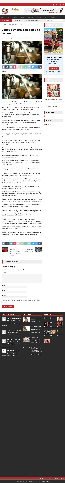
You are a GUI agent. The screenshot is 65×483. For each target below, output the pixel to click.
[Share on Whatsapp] (25, 67)
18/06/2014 (7, 38)
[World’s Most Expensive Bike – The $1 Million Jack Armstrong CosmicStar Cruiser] (26, 410)
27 (39, 342)
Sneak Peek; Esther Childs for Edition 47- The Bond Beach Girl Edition (36, 329)
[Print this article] (22, 67)
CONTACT (39, 17)
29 (39, 321)
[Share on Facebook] (3, 67)
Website (4, 295)
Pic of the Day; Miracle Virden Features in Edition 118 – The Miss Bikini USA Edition (11, 343)
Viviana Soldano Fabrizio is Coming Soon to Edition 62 (35, 339)
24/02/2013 (34, 332)
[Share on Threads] (40, 67)
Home (2, 17)
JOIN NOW (54, 68)
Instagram (55, 478)
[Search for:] (54, 20)
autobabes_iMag (16, 38)
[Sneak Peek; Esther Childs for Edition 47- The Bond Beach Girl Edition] (26, 328)
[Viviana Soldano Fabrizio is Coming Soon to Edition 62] (26, 339)
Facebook (41, 478)
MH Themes (46, 481)
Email (3, 290)
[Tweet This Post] (7, 67)
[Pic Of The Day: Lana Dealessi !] (26, 319)
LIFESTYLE (30, 17)
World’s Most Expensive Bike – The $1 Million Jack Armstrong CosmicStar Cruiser (36, 350)
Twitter (48, 478)
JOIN (46, 17)
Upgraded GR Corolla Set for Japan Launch (14, 332)
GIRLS (15, 17)
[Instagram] (60, 4)
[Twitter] (56, 4)
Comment (4, 272)
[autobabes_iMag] (4, 342)
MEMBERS (52, 17)
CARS (22, 17)
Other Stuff (26, 38)
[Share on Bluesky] (36, 67)
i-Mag (8, 17)
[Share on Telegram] (33, 67)
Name (3, 285)
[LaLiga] (4, 333)
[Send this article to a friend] (18, 67)
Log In (62, 478)
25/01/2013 (34, 355)
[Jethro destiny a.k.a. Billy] (4, 320)
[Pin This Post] (14, 67)
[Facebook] (53, 4)
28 (39, 332)
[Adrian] (4, 352)
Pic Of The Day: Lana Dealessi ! (36, 318)
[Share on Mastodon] (29, 67)
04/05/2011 (34, 321)
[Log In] (63, 4)
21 (39, 355)
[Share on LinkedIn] (11, 67)
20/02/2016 (34, 342)
